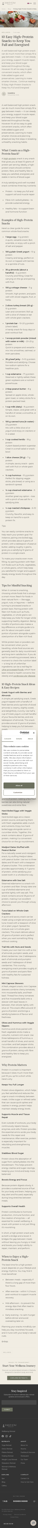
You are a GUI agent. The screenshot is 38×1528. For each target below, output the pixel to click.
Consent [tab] (7, 739)
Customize (17, 792)
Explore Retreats (19, 1378)
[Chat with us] (33, 1523)
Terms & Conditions (20, 1514)
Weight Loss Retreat (9, 1459)
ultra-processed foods (12, 670)
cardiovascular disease (24, 676)
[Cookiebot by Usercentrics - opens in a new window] (21, 733)
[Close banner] (34, 733)
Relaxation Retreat (9, 1463)
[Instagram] (6, 1436)
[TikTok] (10, 1436)
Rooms (23, 1449)
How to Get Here (27, 1482)
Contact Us (25, 1478)
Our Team (24, 1459)
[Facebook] (3, 1436)
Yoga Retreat (7, 1445)
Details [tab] (19, 739)
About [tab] (30, 739)
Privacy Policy (7, 1514)
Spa (3, 1478)
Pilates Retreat (7, 1452)
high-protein (10, 158)
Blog (9, 9)
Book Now (8, 1524)
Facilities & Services (28, 1452)
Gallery (4, 1486)
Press (23, 1463)
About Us (24, 1445)
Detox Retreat (7, 1449)
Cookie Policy (14, 1517)
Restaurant (25, 1456)
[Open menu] (35, 3)
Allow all (19, 786)
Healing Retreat (8, 1456)
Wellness (6, 32)
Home (3, 9)
